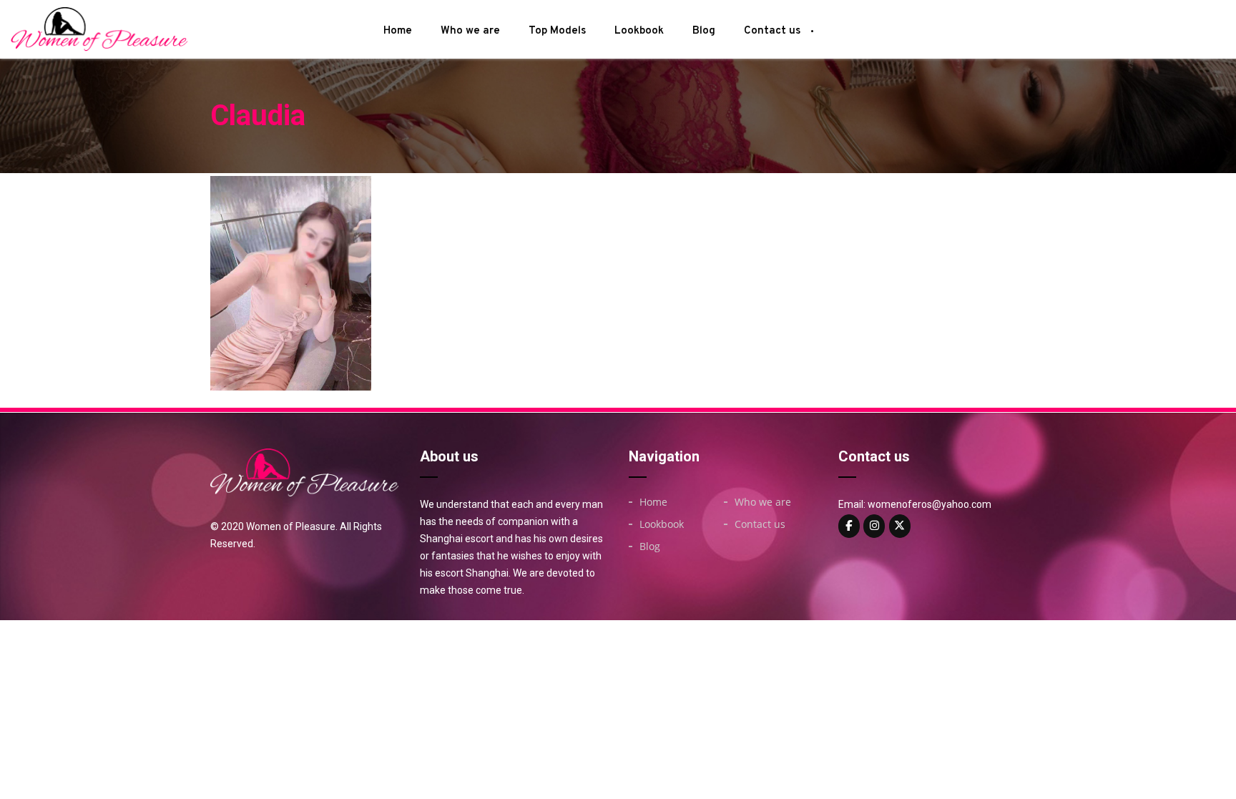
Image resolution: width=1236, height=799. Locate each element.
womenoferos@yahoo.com (929, 504)
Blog (703, 31)
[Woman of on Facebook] (849, 526)
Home (397, 31)
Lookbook (639, 31)
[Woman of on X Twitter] (900, 526)
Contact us (772, 31)
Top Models (557, 31)
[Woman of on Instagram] (874, 526)
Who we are (470, 31)
